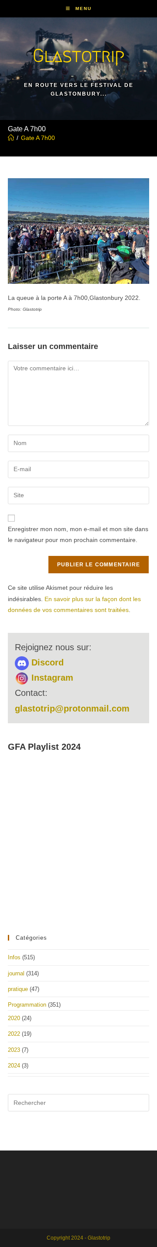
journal (16, 973)
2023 (14, 1050)
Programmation (27, 1004)
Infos (14, 957)
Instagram (51, 677)
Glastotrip (78, 55)
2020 (14, 1018)
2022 (14, 1034)
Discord (46, 662)
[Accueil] (11, 137)
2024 (14, 1065)
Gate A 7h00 (38, 137)
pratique (18, 989)
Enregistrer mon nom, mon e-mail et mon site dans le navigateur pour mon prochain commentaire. (78, 534)
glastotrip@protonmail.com (72, 708)
